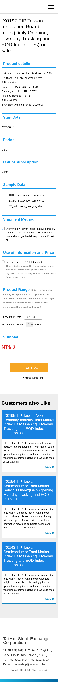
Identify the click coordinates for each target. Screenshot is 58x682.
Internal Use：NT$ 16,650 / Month (31, 269)
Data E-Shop (24, 7)
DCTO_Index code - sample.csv (26, 200)
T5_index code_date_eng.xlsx (25, 206)
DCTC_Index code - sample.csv (26, 195)
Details (47, 467)
